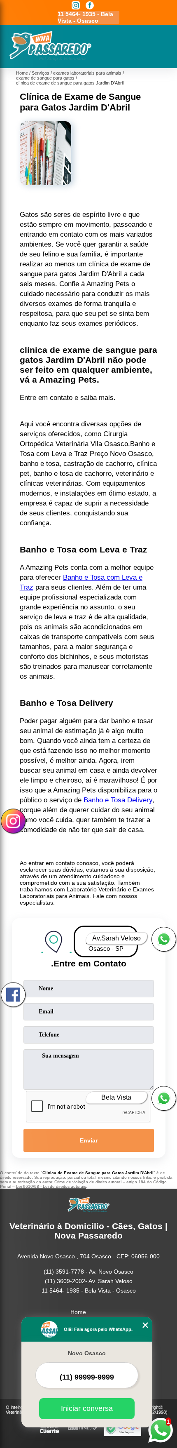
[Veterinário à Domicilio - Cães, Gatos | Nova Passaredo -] (50, 59)
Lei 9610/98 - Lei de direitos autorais (51, 1186)
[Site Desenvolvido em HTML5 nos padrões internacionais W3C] (83, 1428)
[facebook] (90, 6)
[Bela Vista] (163, 1098)
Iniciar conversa (87, 1408)
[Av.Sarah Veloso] (163, 939)
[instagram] (76, 6)
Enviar (89, 1140)
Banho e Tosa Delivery (118, 800)
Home (78, 1312)
